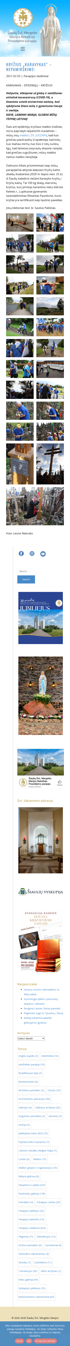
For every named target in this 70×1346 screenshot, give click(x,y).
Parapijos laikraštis (31, 1219)
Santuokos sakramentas (34, 1253)
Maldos (39, 1159)
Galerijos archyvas (47, 1107)
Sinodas (25, 1262)
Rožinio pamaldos (30, 1245)
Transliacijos (28, 1271)
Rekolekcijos (46, 1236)
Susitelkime (43, 1262)
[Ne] (65, 1333)
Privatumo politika (45, 1341)
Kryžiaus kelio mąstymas (34, 1142)
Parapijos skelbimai (36, 76)
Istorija (24, 1124)
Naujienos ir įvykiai (32, 1185)
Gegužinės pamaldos (32, 1116)
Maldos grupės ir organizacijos (38, 1167)
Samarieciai (53, 1245)
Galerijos (25, 1107)
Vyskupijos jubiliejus (32, 1288)
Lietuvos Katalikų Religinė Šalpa (38, 1150)
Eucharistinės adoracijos (34, 1098)
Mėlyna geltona (29, 1176)
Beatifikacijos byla (30, 1073)
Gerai (19, 1341)
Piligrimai (26, 1236)
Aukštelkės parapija (32, 1064)
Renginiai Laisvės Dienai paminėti (42, 1008)
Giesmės (55, 1116)
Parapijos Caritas (48, 1202)
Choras (54, 1090)
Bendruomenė (28, 1081)
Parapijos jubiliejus (31, 1210)
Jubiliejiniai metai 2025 (33, 1133)
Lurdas (24, 1159)
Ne (29, 1341)
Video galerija (28, 1279)
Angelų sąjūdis (28, 1055)
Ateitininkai (50, 1055)
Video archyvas (51, 1271)
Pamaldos (26, 1202)
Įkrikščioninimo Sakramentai (36, 1296)
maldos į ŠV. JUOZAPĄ (33, 135)
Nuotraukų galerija (32, 1193)
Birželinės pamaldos (31, 1090)
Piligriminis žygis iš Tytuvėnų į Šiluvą (43, 1013)
